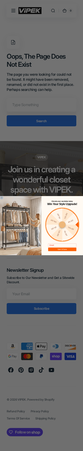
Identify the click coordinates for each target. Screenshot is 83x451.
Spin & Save (62, 249)
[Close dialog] (1, 197)
